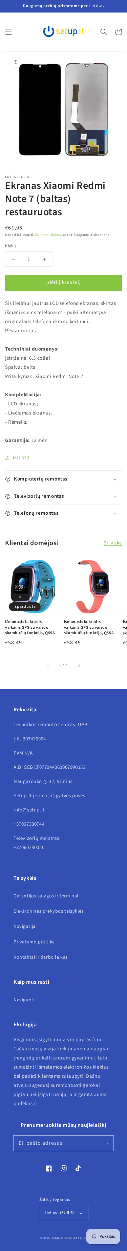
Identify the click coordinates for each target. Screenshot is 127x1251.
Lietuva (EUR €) (59, 1213)
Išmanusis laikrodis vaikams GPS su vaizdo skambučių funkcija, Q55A (30, 627)
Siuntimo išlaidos (48, 234)
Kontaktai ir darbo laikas (41, 957)
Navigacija (25, 926)
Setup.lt (57, 1238)
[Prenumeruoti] (106, 1143)
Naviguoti (24, 1000)
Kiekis (10, 246)
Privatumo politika (34, 942)
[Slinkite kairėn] (48, 664)
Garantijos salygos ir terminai (46, 896)
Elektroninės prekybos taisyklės (49, 911)
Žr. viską (113, 543)
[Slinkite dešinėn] (78, 664)
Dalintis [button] (21, 457)
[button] (8, 31)
